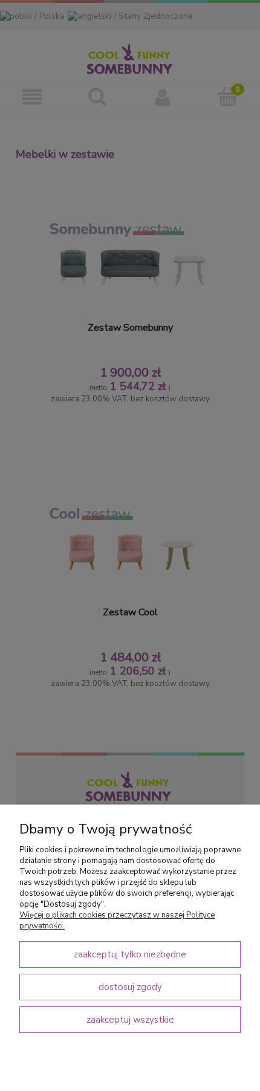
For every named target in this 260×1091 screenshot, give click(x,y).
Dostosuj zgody (130, 987)
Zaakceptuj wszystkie (130, 1020)
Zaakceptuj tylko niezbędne (130, 954)
